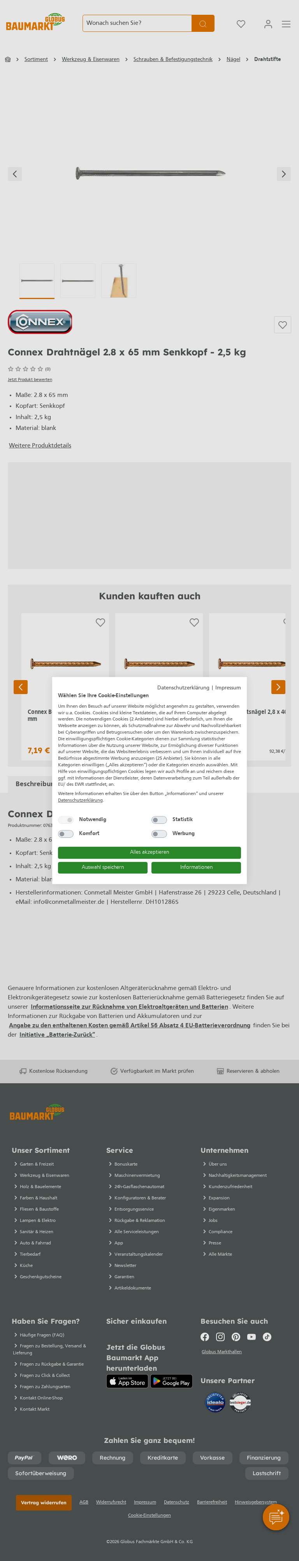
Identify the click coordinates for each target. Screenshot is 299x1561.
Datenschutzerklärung (183, 688)
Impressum (228, 688)
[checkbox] (66, 820)
